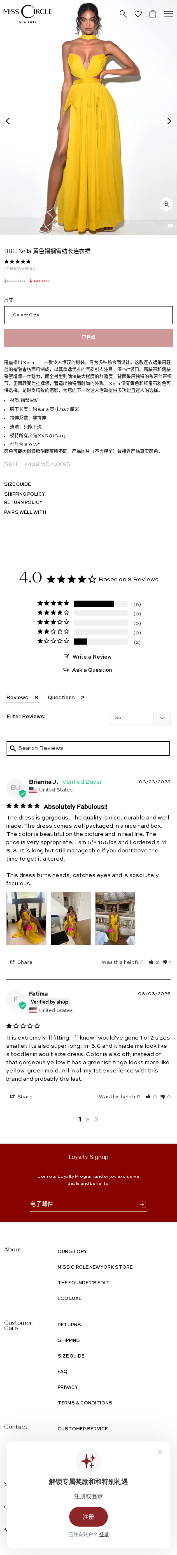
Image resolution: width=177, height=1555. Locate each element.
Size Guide (17, 485)
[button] (153, 962)
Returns (69, 1325)
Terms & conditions (85, 1403)
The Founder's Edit (83, 1283)
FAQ (63, 1372)
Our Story (72, 1252)
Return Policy (23, 503)
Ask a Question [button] (92, 670)
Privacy (68, 1388)
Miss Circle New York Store (95, 1267)
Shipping (69, 1341)
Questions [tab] (61, 698)
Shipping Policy (24, 494)
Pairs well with (25, 513)
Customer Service (83, 1429)
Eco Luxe (70, 1299)
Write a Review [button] (92, 657)
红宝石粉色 (155, 384)
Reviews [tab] (17, 698)
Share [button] (24, 962)
